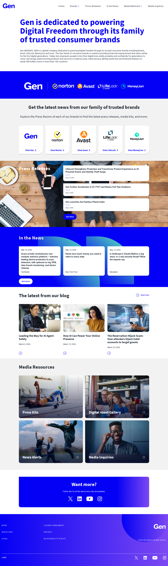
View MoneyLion (135, 150)
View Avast (82, 150)
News (4, 525)
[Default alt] (160, 527)
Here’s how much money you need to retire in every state (83, 255)
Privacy (48, 532)
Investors (7, 532)
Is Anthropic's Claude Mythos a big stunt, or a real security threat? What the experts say (127, 256)
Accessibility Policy (55, 539)
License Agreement (54, 525)
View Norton (56, 150)
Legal (5, 539)
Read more (145, 295)
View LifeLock (109, 150)
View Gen (29, 150)
